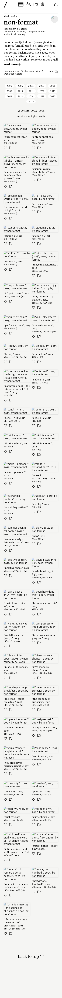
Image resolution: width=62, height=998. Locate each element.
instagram (27, 71)
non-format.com (12, 71)
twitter (38, 71)
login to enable (38, 116)
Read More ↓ (12, 64)
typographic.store (13, 73)
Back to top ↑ (31, 956)
